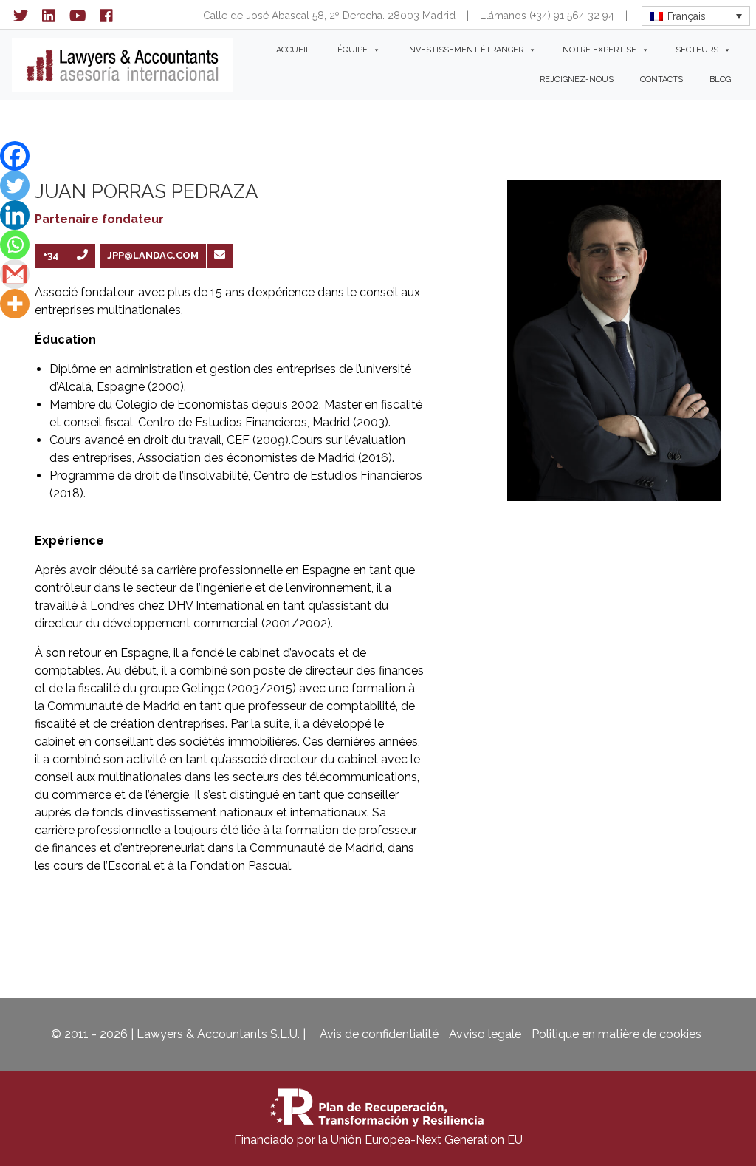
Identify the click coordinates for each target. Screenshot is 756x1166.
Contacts (661, 79)
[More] (15, 303)
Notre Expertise (599, 50)
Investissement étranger (465, 50)
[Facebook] (15, 156)
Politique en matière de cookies (616, 1034)
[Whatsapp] (15, 244)
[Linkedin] (15, 215)
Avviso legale (485, 1034)
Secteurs (697, 50)
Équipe (352, 50)
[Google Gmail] (15, 274)
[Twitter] (15, 185)
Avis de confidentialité (379, 1034)
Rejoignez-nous (577, 79)
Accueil (293, 50)
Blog (720, 79)
